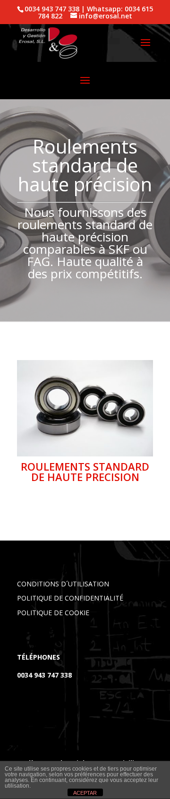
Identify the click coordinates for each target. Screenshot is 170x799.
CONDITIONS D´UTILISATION (63, 583)
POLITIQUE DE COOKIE (53, 612)
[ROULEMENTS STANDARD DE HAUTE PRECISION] (85, 453)
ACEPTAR (85, 793)
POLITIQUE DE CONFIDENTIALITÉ (70, 597)
